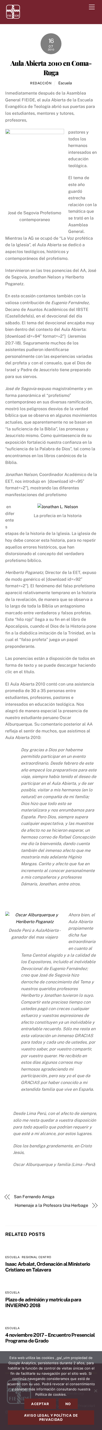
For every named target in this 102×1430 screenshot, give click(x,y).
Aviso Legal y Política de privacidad (51, 1417)
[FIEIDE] (13, 17)
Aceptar (40, 1404)
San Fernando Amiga (34, 1196)
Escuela (65, 83)
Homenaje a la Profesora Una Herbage (51, 1205)
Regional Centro (36, 1257)
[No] (95, 1390)
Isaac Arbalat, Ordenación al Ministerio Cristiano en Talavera (47, 1267)
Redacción (41, 83)
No (68, 1404)
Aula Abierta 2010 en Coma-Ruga (50, 67)
